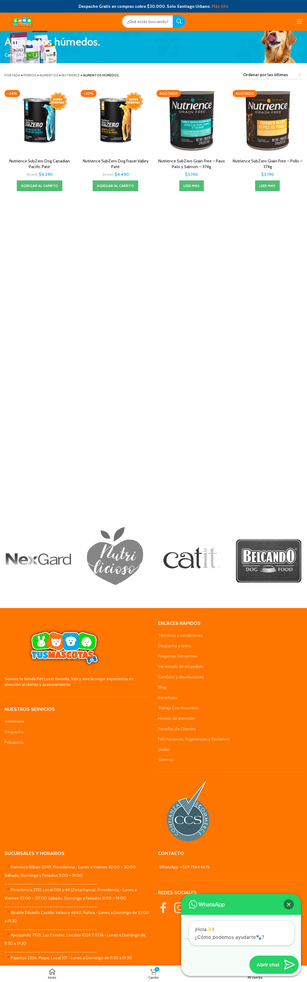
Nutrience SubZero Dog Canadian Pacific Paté (39, 164)
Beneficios (168, 697)
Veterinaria (14, 721)
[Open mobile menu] (300, 22)
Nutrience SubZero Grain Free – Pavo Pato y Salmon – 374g (191, 164)
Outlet (164, 749)
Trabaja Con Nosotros (178, 708)
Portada (12, 75)
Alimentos (49, 75)
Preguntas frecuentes (177, 656)
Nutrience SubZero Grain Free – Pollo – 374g (268, 164)
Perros (29, 75)
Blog (162, 687)
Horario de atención (176, 718)
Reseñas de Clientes (177, 728)
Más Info (220, 6)
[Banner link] (38, 559)
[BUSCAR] (179, 21)
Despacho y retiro (174, 645)
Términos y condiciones (180, 635)
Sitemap (166, 759)
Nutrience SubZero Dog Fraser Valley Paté (115, 164)
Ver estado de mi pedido (181, 666)
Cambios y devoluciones (181, 677)
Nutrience (70, 75)
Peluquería (13, 742)
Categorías (15, 55)
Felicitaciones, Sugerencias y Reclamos (194, 739)
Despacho (14, 731)
